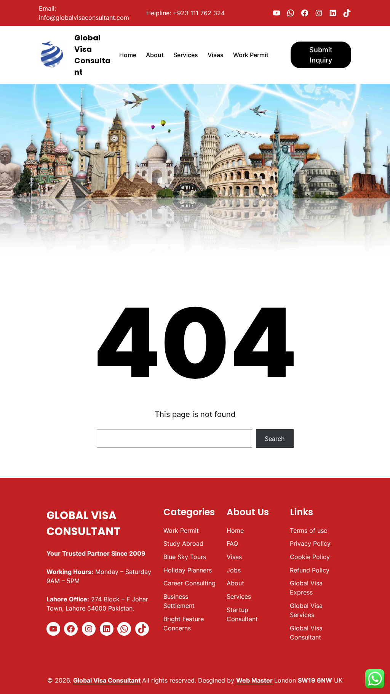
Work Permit (181, 530)
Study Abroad (183, 543)
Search (275, 438)
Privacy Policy (310, 543)
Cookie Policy (310, 557)
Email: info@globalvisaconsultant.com (84, 13)
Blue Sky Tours (184, 557)
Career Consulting (189, 583)
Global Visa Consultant (107, 680)
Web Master (254, 680)
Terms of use (308, 530)
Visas (234, 557)
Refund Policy (309, 570)
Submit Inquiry (320, 55)
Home (235, 530)
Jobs (234, 570)
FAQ (232, 543)
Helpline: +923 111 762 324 (185, 13)
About (235, 583)
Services (239, 596)
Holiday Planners (187, 570)
